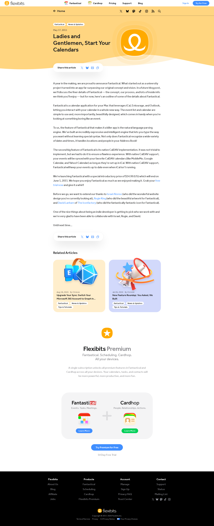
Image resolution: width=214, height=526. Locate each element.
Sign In (185, 3)
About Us (53, 484)
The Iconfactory (87, 202)
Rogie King (100, 198)
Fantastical (75, 3)
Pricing (112, 3)
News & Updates (75, 24)
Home (61, 11)
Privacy (95, 519)
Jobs (53, 499)
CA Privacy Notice (107, 519)
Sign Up (125, 489)
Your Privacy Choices (129, 519)
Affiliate (52, 494)
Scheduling (89, 489)
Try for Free (201, 3)
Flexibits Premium (89, 499)
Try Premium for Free (107, 447)
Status (161, 489)
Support (126, 3)
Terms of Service (83, 519)
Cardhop (97, 3)
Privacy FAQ (125, 494)
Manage (125, 484)
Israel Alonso (114, 194)
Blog (140, 3)
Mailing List (161, 494)
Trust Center (125, 499)
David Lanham (66, 202)
